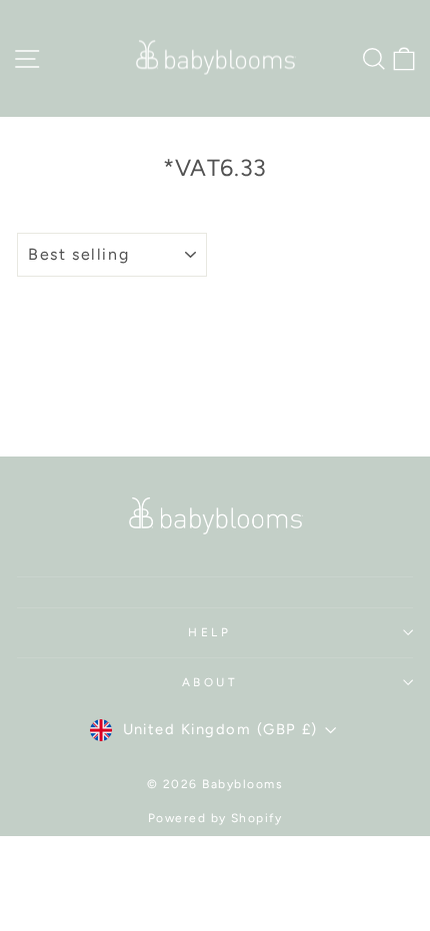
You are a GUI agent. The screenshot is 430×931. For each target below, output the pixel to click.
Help (209, 632)
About (210, 682)
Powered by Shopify (215, 818)
